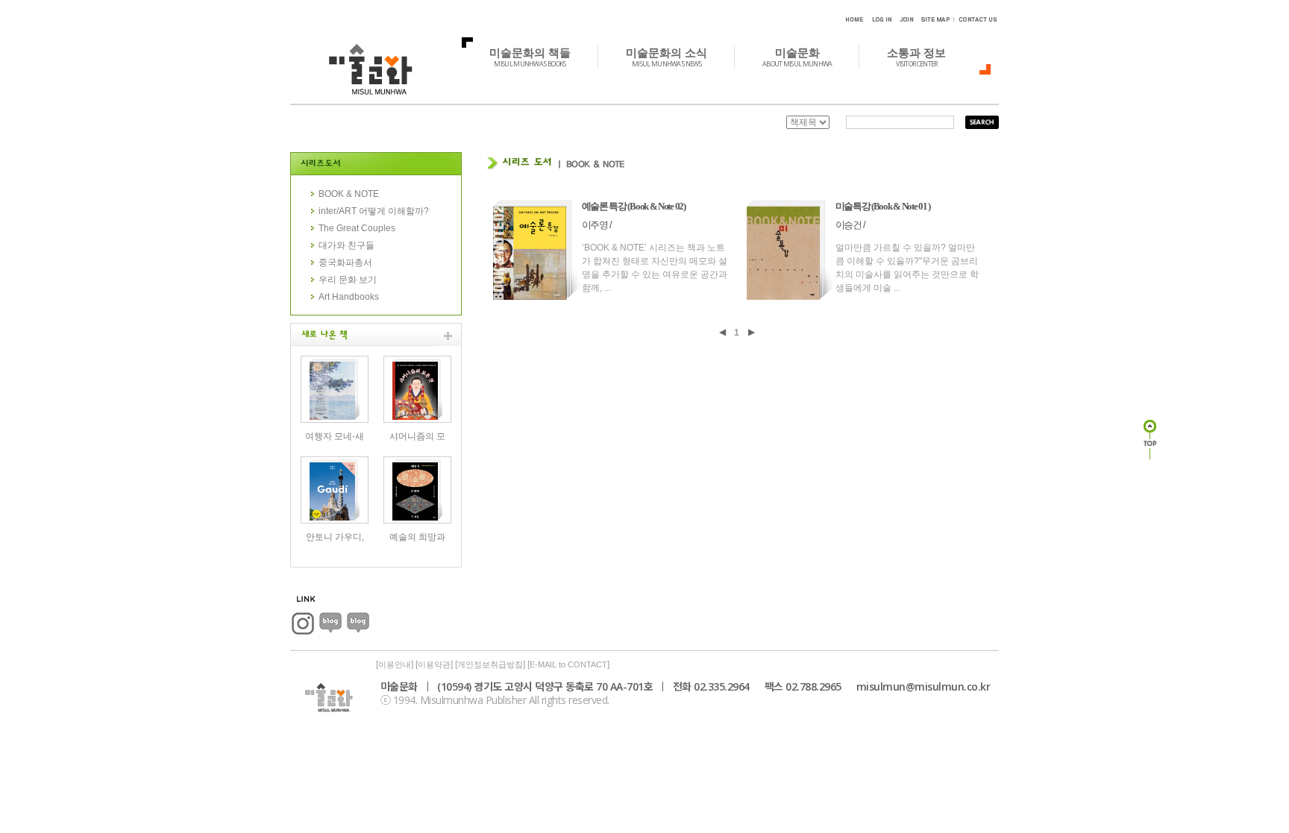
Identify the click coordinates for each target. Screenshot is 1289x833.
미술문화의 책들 (530, 57)
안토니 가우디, (335, 537)
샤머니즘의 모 (417, 436)
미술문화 (797, 57)
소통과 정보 (916, 57)
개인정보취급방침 (490, 664)
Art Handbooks (349, 297)
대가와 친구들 (346, 245)
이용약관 (434, 664)
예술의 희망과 (417, 537)
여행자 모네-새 (334, 436)
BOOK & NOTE (349, 194)
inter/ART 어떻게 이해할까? (374, 211)
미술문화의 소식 (666, 57)
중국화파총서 (345, 262)
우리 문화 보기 (348, 279)
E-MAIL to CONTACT (568, 664)
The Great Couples (357, 228)
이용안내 (394, 664)
